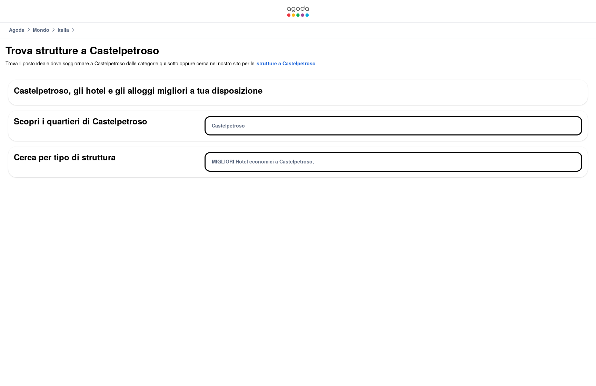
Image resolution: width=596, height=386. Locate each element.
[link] (298, 11)
